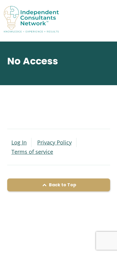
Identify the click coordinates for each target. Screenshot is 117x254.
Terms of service (32, 151)
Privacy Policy (54, 142)
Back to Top (62, 185)
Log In (19, 142)
